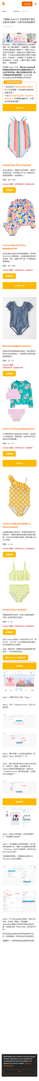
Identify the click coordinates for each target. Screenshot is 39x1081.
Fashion (16, 11)
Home (4, 11)
